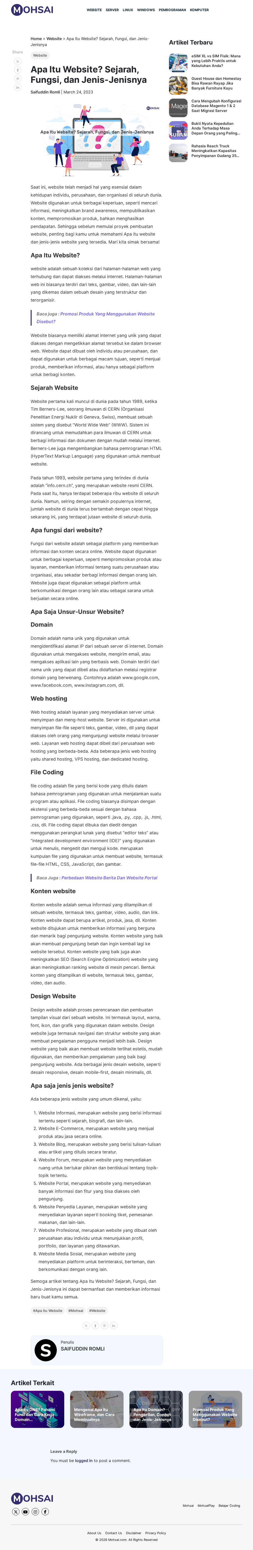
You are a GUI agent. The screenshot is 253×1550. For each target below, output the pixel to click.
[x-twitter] (16, 1511)
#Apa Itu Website (48, 1310)
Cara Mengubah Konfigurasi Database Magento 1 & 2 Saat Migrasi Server (216, 106)
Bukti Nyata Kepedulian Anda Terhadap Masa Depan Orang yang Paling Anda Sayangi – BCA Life (214, 128)
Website (54, 38)
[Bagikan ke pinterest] (17, 78)
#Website (97, 1310)
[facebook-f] (45, 1511)
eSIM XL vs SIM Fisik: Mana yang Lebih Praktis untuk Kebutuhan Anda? (216, 61)
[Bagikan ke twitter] (17, 61)
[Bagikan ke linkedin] (17, 87)
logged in (84, 1460)
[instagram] (35, 1511)
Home (36, 38)
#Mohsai (75, 1310)
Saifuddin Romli (46, 91)
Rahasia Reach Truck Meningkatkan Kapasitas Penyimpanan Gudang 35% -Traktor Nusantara (215, 151)
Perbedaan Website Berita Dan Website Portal (109, 877)
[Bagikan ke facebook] (17, 70)
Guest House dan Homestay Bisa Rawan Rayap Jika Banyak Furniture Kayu (216, 83)
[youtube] (25, 1511)
